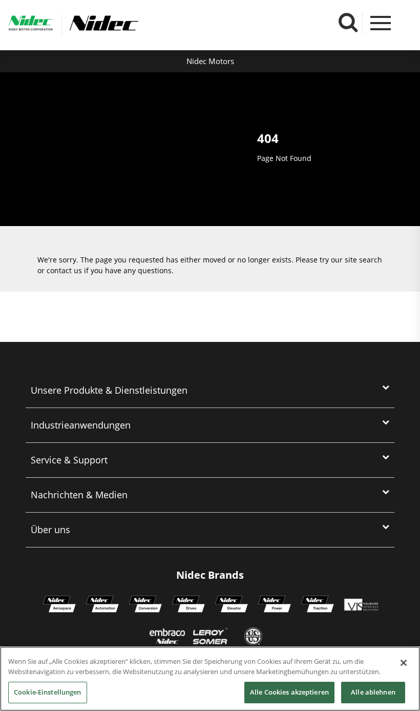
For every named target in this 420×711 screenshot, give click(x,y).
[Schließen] (403, 663)
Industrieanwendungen (81, 425)
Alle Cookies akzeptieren (289, 692)
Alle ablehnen (373, 692)
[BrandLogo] (31, 24)
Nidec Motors (210, 61)
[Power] (274, 605)
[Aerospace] (59, 605)
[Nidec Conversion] (145, 605)
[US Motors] (253, 637)
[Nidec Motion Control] (102, 605)
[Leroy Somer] (210, 637)
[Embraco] (167, 637)
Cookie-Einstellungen (47, 692)
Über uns (50, 529)
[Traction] (317, 605)
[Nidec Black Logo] (137, 23)
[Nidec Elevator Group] (231, 605)
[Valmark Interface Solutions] (361, 605)
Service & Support (69, 460)
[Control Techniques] (188, 605)
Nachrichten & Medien (79, 495)
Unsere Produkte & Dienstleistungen (109, 390)
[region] (210, 678)
